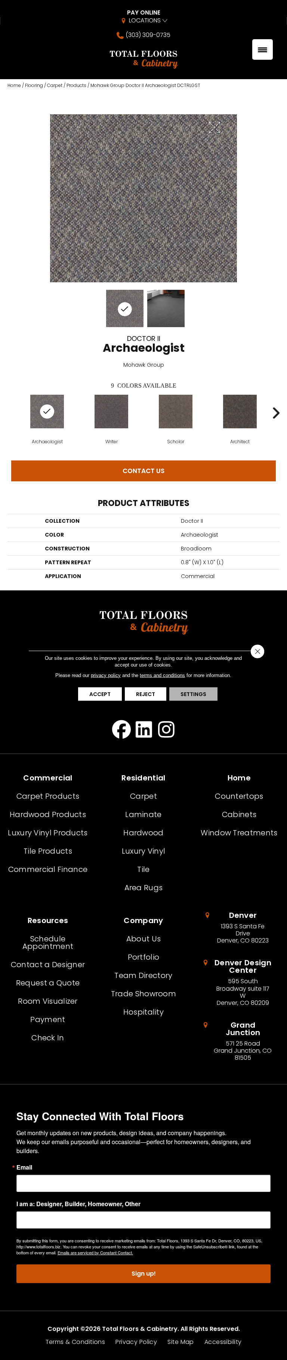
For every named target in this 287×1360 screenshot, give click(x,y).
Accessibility (223, 1342)
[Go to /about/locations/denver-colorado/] (239, 928)
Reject (145, 694)
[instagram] (166, 729)
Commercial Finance (47, 869)
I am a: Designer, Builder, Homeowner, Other (78, 1204)
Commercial (47, 778)
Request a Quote (48, 983)
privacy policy (106, 675)
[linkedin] (144, 729)
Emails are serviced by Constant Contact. (95, 1252)
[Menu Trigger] (262, 49)
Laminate (143, 814)
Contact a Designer (48, 964)
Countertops (239, 796)
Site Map (180, 1342)
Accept (100, 694)
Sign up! (144, 1273)
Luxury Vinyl (144, 851)
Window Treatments (239, 833)
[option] (111, 419)
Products (76, 85)
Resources (48, 920)
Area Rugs (143, 887)
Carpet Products (48, 796)
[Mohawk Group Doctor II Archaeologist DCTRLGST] (125, 308)
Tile (143, 869)
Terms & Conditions (75, 1342)
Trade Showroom (143, 993)
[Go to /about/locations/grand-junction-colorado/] (239, 1041)
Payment (47, 1019)
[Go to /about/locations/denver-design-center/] (239, 982)
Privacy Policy (136, 1342)
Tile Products (48, 851)
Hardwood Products (48, 814)
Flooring (34, 85)
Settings (193, 694)
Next (275, 413)
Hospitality (143, 1012)
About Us (143, 939)
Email (24, 1167)
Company (143, 920)
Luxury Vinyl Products (47, 833)
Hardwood (143, 833)
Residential (143, 778)
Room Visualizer (48, 1001)
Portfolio (144, 957)
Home (14, 85)
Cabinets (239, 814)
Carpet (54, 85)
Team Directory (143, 975)
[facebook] (121, 729)
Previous (11, 413)
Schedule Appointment (47, 942)
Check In (47, 1038)
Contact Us (143, 470)
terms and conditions (162, 675)
